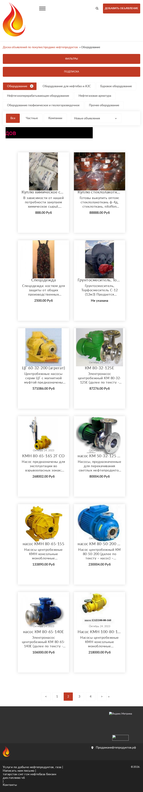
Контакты (10, 784)
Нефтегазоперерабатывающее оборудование (38, 95)
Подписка (71, 71)
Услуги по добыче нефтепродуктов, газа (32, 767)
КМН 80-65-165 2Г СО (43, 456)
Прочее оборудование (104, 105)
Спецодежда (43, 280)
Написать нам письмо (18, 770)
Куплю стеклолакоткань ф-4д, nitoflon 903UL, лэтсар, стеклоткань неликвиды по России (99, 192)
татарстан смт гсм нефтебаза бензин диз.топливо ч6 (29, 776)
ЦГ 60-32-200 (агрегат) (43, 368)
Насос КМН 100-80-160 (99, 632)
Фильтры (71, 59)
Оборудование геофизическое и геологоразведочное (43, 105)
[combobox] (96, 118)
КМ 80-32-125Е (99, 368)
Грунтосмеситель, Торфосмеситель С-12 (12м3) (99, 280)
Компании (55, 118)
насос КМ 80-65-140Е (43, 632)
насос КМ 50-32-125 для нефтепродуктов (99, 456)
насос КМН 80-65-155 (43, 544)
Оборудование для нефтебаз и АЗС (67, 86)
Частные (32, 118)
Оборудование (17, 86)
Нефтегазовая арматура (95, 95)
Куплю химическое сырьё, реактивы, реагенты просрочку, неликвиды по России (43, 192)
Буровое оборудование (116, 86)
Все (12, 118)
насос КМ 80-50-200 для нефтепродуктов (99, 544)
